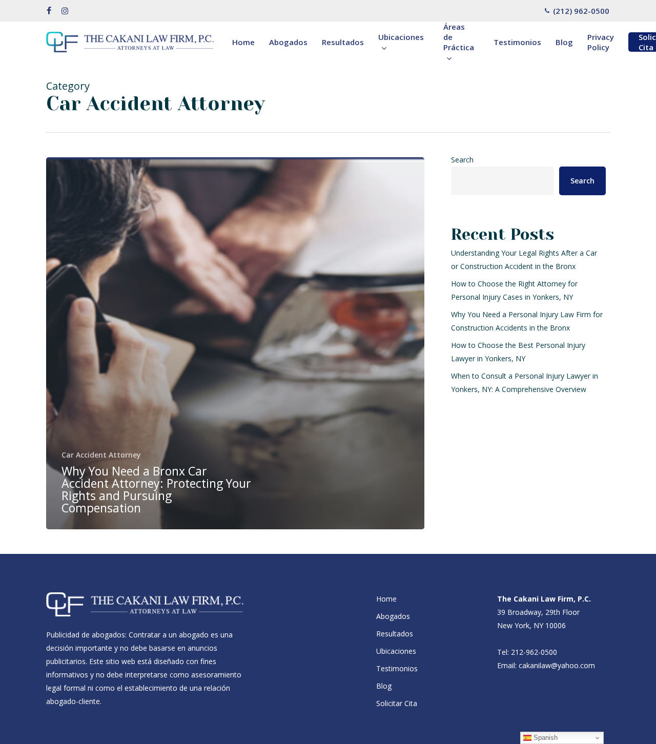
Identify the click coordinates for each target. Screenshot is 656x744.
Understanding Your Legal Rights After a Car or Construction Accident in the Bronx (524, 259)
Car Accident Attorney (101, 455)
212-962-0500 (534, 652)
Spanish (544, 737)
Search (462, 159)
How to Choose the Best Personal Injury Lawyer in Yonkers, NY (518, 351)
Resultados (394, 633)
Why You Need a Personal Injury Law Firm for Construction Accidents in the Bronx (527, 321)
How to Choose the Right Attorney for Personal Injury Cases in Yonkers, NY (514, 290)
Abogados (393, 616)
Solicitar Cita (396, 703)
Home (386, 599)
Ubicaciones (396, 651)
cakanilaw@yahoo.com (557, 665)
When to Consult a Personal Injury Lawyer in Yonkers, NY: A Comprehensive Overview (524, 382)
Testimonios (397, 668)
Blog (384, 686)
